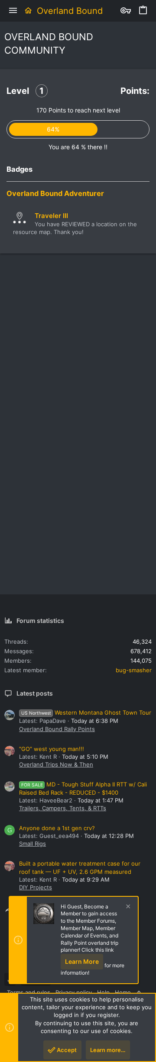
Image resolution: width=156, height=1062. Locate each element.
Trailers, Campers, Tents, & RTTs (62, 808)
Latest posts (34, 693)
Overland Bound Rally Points (57, 728)
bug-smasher (134, 670)
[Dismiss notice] (127, 907)
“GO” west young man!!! (51, 748)
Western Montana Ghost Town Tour (86, 712)
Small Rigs (32, 843)
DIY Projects (35, 887)
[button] (13, 10)
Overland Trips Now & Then (56, 764)
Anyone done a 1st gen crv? (57, 828)
